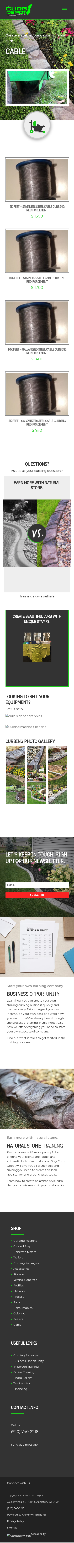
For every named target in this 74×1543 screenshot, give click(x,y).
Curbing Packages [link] (26, 1263)
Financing (20, 1389)
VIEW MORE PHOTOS (36, 811)
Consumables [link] (23, 1308)
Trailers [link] (18, 1257)
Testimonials (22, 1383)
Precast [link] (18, 1296)
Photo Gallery (22, 1378)
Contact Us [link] (36, 1453)
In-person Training (26, 1366)
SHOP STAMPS (36, 673)
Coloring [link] (19, 1313)
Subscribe (37, 895)
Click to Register (37, 581)
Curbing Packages (26, 1355)
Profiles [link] (18, 1285)
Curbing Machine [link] (25, 1240)
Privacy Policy (15, 1521)
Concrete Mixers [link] (24, 1252)
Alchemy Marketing (34, 1515)
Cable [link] (17, 1325)
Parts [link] (16, 1302)
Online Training (23, 1372)
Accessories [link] (21, 1268)
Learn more (37, 1197)
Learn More (37, 1054)
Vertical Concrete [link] (25, 1280)
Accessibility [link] (38, 1534)
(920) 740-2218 (24, 1432)
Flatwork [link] (19, 1291)
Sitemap (12, 1528)
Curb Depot (36, 1495)
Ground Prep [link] (22, 1246)
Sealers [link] (18, 1319)
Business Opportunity (28, 1361)
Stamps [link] (18, 1274)
